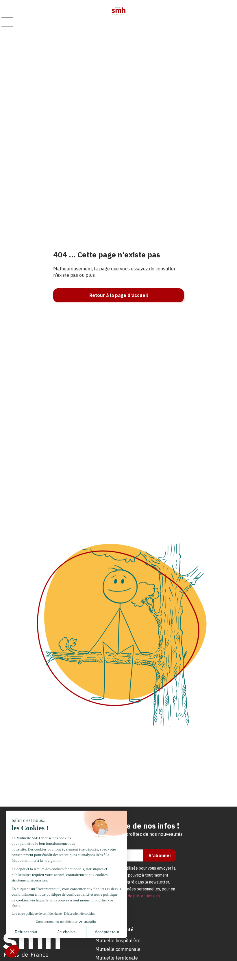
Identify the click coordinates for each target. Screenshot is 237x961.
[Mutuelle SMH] (118, 11)
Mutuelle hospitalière (117, 940)
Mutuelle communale (117, 949)
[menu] (7, 22)
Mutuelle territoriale (116, 958)
